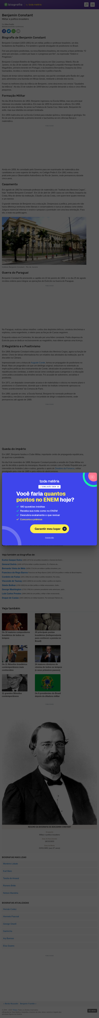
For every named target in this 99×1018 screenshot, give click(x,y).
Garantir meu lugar (48, 529)
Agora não (49, 537)
